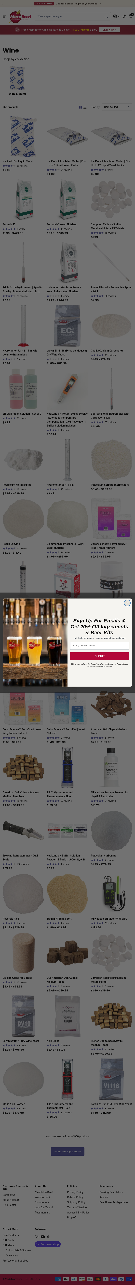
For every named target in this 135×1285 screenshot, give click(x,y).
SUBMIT (100, 656)
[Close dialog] (127, 603)
